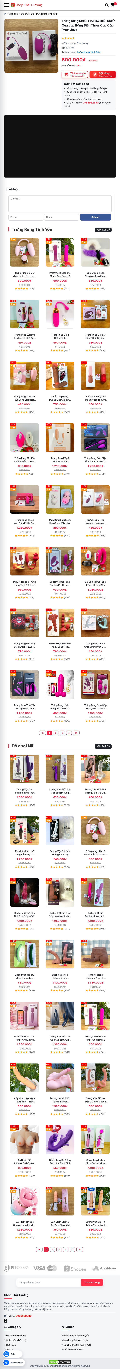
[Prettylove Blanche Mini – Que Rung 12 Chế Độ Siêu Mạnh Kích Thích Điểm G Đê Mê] (60, 252)
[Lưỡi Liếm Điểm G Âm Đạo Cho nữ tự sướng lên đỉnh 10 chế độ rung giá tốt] (60, 1201)
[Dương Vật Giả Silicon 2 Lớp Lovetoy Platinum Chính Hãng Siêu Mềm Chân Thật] (60, 954)
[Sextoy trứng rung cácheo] (60, 561)
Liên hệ (9, 1349)
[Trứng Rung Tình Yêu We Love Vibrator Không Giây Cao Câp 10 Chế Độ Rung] (24, 376)
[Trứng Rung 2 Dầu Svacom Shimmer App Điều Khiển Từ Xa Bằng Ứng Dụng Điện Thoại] (60, 437)
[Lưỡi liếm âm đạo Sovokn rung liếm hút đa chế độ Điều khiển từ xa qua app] (24, 1201)
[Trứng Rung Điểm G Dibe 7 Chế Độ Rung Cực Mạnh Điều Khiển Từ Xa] (95, 314)
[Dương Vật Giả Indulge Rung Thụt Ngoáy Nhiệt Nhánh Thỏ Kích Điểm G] (24, 769)
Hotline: (19, 1315)
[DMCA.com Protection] (60, 1362)
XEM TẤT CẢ (103, 229)
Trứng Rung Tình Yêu (88, 52)
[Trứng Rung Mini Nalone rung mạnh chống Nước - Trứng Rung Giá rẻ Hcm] (95, 499)
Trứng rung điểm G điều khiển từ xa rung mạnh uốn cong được (24, 276)
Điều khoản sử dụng (16, 1335)
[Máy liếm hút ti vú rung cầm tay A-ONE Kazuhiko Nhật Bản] (24, 830)
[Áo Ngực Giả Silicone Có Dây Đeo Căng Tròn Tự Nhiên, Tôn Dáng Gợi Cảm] (24, 1139)
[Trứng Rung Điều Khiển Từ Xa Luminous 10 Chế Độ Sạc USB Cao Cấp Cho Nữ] (60, 314)
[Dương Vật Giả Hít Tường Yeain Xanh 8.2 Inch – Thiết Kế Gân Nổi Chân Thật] (95, 1201)
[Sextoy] (60, 623)
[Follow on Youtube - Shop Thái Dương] (8, 1320)
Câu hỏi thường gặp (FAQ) (77, 1345)
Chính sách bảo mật (16, 1340)
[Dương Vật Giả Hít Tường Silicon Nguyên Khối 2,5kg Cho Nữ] (60, 1077)
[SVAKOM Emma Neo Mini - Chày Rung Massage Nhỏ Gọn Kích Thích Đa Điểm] (24, 1016)
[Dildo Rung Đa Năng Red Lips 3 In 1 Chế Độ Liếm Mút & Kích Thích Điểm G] (60, 1139)
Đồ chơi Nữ (22, 745)
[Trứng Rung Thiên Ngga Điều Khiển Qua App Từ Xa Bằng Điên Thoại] (24, 499)
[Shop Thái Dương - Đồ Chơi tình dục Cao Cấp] (27, 5)
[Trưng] (95, 623)
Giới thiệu (11, 1345)
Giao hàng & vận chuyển (76, 1335)
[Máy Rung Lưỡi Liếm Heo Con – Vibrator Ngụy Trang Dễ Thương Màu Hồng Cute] (60, 499)
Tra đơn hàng (92, 1282)
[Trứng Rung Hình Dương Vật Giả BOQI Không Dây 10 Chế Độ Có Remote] (60, 684)
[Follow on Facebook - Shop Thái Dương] (6, 1320)
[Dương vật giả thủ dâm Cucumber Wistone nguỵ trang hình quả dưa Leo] (24, 954)
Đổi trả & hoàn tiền (73, 1349)
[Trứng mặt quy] (24, 623)
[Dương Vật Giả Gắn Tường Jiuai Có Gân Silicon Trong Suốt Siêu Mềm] (95, 769)
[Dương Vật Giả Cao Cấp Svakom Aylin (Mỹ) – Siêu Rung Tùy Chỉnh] (60, 1016)
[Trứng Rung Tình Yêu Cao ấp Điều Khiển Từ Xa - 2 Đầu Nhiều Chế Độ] (24, 684)
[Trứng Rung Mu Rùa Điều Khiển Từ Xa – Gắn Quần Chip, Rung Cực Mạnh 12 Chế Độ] (24, 437)
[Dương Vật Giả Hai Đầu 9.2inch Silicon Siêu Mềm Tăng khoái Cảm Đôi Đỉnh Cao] (95, 1077)
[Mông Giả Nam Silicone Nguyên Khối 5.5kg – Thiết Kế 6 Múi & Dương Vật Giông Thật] (95, 954)
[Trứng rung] (24, 561)
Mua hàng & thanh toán (75, 1340)
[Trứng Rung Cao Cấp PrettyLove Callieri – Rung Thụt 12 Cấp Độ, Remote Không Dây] (95, 684)
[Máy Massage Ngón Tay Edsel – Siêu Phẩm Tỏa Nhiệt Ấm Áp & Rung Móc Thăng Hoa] (24, 1077)
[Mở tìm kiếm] (106, 5)
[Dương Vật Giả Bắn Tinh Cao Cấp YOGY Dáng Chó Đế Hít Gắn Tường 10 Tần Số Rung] (24, 892)
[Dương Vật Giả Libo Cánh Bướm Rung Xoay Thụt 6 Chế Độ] (60, 769)
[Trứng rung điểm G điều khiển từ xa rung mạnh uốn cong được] (24, 252)
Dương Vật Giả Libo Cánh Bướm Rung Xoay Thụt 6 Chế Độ (60, 792)
